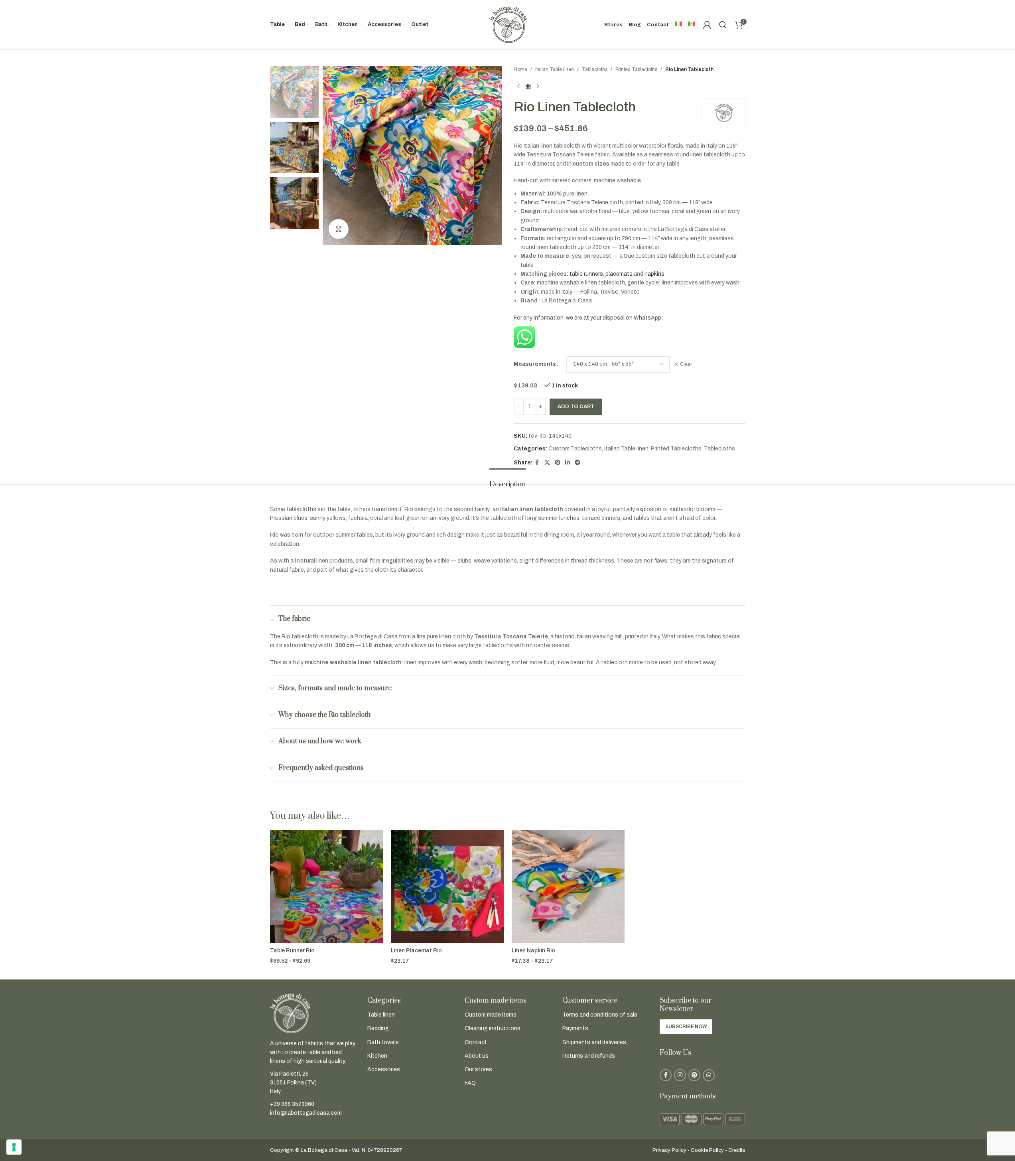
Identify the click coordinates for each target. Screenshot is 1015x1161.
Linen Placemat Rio (416, 951)
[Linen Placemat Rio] (447, 886)
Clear (686, 364)
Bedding (378, 1028)
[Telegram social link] (577, 462)
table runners (586, 274)
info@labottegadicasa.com (306, 1113)
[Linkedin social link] (567, 462)
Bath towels (383, 1042)
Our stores (478, 1069)
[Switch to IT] (678, 24)
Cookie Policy (707, 1150)
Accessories (383, 1069)
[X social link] (547, 462)
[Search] (723, 25)
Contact (476, 1042)
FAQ (470, 1083)
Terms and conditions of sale (599, 1015)
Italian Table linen (554, 69)
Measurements (535, 364)
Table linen (381, 1015)
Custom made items (490, 1015)
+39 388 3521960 (292, 1104)
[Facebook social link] (537, 462)
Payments (575, 1028)
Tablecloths (594, 69)
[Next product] (537, 86)
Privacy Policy (669, 1150)
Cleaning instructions (492, 1028)
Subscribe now (686, 1026)
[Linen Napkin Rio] (568, 886)
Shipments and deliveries (594, 1042)
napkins (654, 274)
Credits (736, 1150)
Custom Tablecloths (575, 449)
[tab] (507, 480)
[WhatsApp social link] (709, 1075)
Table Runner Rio (292, 951)
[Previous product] (518, 86)
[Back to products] (528, 86)
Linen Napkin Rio (533, 951)
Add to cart (576, 406)
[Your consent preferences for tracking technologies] (14, 1147)
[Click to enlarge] (339, 229)
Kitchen (377, 1056)
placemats (619, 274)
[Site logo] (508, 25)
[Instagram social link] (680, 1075)
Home (520, 69)
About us (477, 1056)
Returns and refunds (588, 1056)
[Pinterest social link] (557, 462)
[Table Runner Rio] (326, 886)
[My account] (707, 25)
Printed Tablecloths (636, 69)
